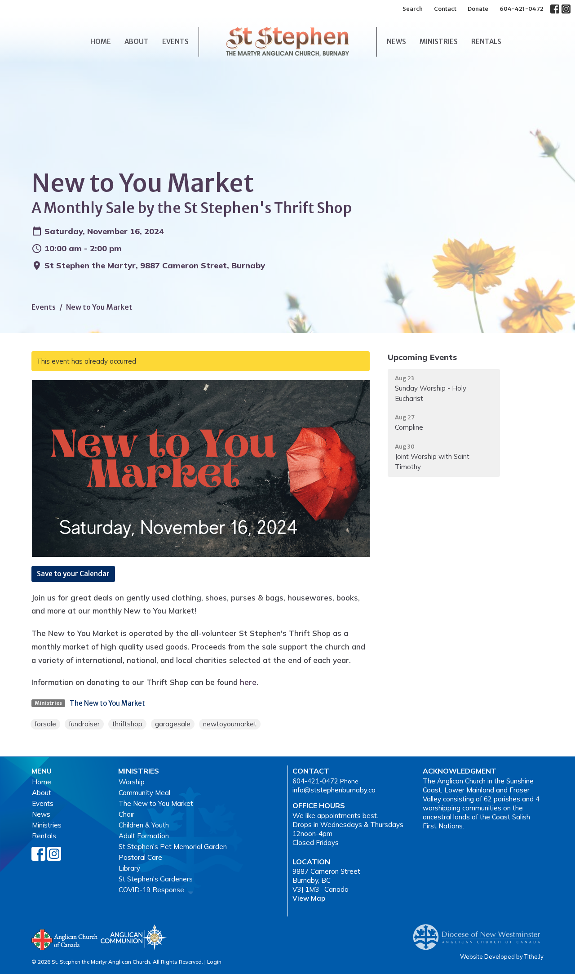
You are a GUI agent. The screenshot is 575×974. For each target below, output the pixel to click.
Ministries (439, 41)
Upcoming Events (422, 357)
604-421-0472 (522, 9)
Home (100, 41)
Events (175, 41)
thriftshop (127, 724)
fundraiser (84, 724)
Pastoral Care (140, 857)
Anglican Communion (133, 937)
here (248, 682)
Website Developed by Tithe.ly (502, 956)
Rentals (486, 41)
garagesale (172, 724)
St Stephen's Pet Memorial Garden (173, 846)
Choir (126, 814)
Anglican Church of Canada (64, 938)
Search (412, 9)
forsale (45, 724)
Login (214, 961)
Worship (132, 782)
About (136, 41)
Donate (478, 9)
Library (129, 868)
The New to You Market (107, 703)
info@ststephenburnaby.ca (334, 790)
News (396, 41)
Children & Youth (144, 825)
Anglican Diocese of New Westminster (480, 932)
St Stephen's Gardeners (156, 879)
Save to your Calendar (73, 573)
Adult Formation (144, 836)
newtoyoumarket (230, 724)
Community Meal (144, 792)
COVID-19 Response (151, 889)
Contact (445, 9)
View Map (308, 898)
